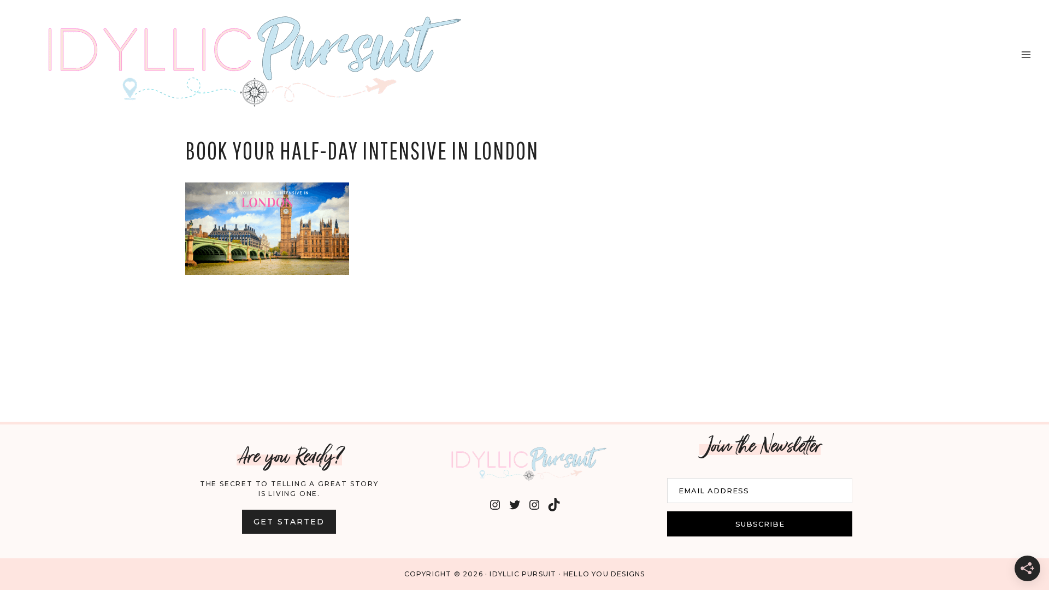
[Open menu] (1026, 54)
